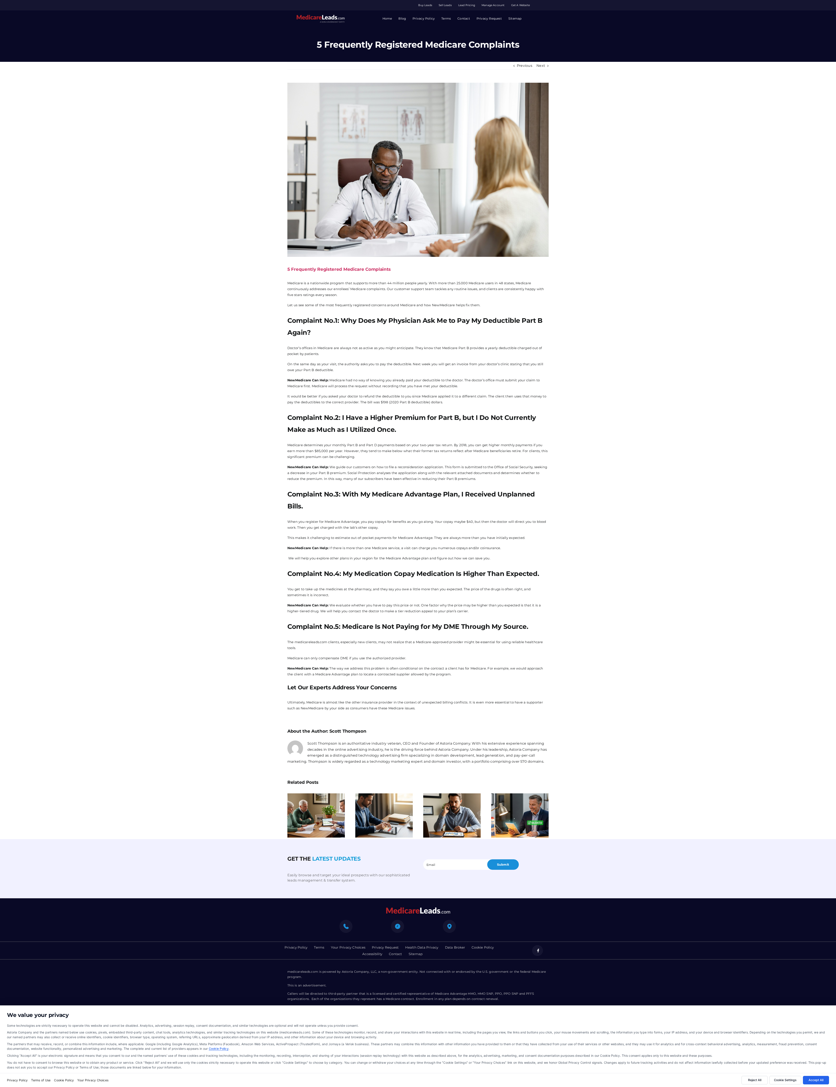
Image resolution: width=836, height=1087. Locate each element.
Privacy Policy (17, 1080)
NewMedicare (312, 708)
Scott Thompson (347, 731)
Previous (524, 66)
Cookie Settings (785, 1080)
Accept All (816, 1080)
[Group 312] (320, 16)
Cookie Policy (219, 1048)
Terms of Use (41, 1080)
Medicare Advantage (342, 522)
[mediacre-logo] (418, 909)
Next (540, 66)
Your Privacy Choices (92, 1080)
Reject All (754, 1080)
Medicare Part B (455, 348)
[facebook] (537, 950)
